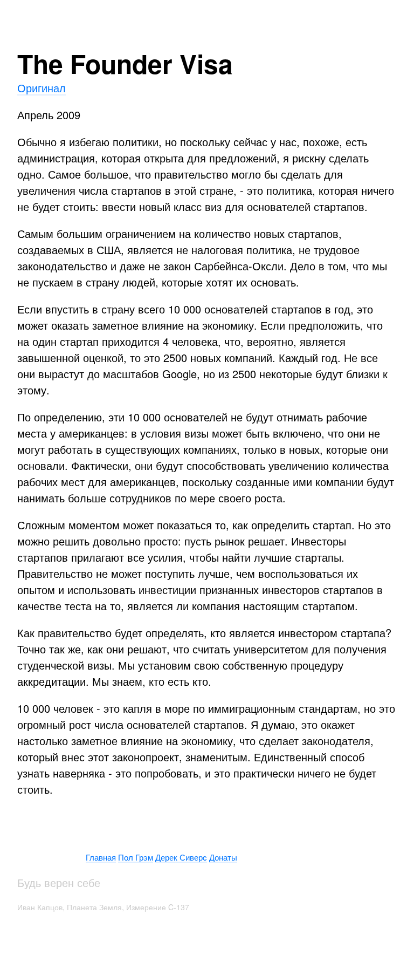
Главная (101, 857)
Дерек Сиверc (181, 857)
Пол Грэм (135, 857)
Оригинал (41, 88)
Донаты (223, 857)
